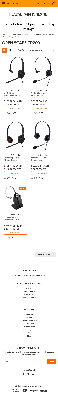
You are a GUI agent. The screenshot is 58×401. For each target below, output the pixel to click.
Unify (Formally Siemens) (45, 35)
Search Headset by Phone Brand (21, 35)
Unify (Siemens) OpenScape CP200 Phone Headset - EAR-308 (41, 94)
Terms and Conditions (29, 333)
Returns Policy (29, 327)
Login (38, 3)
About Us (29, 314)
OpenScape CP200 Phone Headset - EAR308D (39, 158)
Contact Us (29, 317)
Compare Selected (45, 254)
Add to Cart (15, 108)
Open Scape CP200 (12, 37)
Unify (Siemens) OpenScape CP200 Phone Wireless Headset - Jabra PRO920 (15, 218)
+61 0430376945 (13, 3)
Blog (29, 336)
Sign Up (46, 3)
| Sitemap (40, 386)
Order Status (29, 295)
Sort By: (21, 50)
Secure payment (29, 330)
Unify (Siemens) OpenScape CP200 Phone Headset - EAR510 (12, 94)
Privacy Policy (29, 323)
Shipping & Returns (29, 298)
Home (4, 35)
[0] (51, 3)
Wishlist (29, 288)
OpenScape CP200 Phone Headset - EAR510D (12, 158)
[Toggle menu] (3, 4)
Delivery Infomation (29, 320)
